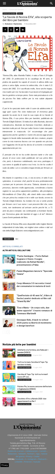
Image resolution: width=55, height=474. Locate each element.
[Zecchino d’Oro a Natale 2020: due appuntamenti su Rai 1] (9, 401)
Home (5, 9)
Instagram (32, 459)
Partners (31, 454)
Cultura (20, 13)
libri (16, 239)
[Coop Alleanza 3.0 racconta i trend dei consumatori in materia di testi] (9, 286)
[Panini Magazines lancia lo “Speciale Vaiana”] (9, 274)
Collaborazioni (31, 451)
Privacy (29, 456)
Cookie (36, 456)
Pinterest (28, 462)
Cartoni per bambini (16, 9)
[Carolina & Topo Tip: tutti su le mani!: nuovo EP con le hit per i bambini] (9, 377)
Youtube (36, 462)
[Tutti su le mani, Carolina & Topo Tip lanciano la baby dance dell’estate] (9, 365)
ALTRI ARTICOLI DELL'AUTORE (16, 250)
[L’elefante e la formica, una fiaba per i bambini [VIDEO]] (9, 353)
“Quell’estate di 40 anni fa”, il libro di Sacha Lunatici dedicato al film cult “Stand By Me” (34, 298)
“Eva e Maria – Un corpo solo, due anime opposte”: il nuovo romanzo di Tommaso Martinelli (34, 310)
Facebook (19, 459)
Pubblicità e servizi (16, 451)
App (38, 454)
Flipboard (42, 459)
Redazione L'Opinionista (13, 24)
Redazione (12, 454)
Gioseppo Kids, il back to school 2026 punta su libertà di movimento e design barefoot (34, 323)
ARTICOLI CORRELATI (13, 246)
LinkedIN (18, 462)
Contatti (42, 451)
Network (22, 454)
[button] (51, 3)
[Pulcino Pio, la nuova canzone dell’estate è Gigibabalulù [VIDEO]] (9, 389)
